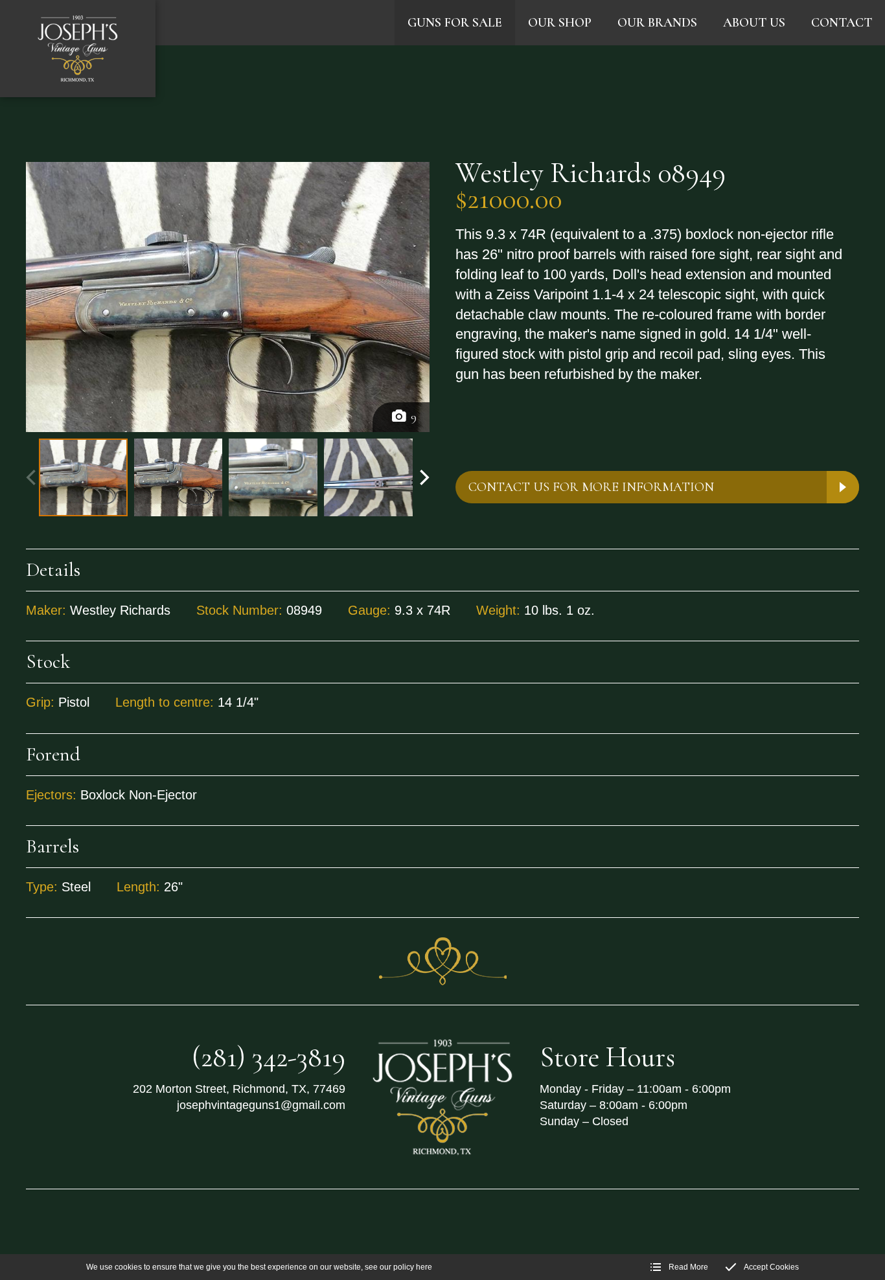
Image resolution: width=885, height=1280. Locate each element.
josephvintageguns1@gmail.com (261, 1105)
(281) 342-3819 (268, 1057)
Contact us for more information (591, 487)
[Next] (423, 477)
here (424, 1267)
